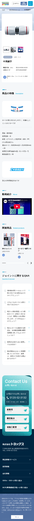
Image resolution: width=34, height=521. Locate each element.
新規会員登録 (24, 3)
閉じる (17, 517)
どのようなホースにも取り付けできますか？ (14, 303)
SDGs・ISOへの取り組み (12, 480)
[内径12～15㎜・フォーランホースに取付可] (3, 255)
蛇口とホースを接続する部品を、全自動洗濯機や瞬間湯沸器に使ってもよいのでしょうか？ (14, 331)
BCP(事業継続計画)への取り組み (15, 487)
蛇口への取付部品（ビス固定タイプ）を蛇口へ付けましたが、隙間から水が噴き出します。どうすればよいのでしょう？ (14, 316)
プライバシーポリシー (14, 510)
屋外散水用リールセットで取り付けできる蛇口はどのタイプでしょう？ (14, 292)
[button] (27, 263)
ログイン (16, 3)
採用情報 (6, 466)
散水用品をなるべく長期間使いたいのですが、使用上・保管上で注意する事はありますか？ (14, 354)
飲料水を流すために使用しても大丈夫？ (14, 343)
